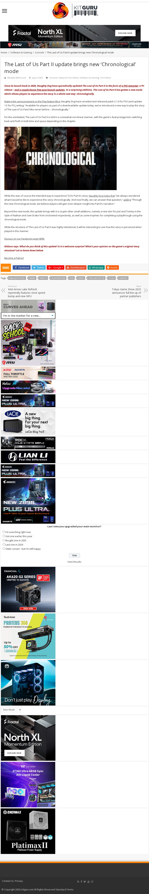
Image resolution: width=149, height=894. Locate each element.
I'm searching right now (18, 532)
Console (39, 52)
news (32, 278)
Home (4, 52)
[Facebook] (81, 881)
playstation (58, 278)
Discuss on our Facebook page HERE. (24, 238)
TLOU (111, 278)
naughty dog (17, 278)
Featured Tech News (69, 77)
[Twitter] (84, 881)
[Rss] (78, 881)
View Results (74, 561)
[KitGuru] (74, 9)
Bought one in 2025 (15, 540)
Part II (43, 278)
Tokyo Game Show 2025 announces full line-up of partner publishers (126, 291)
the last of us (96, 278)
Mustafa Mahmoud (16, 77)
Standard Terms (64, 889)
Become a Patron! (14, 258)
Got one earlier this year (18, 536)
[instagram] (92, 881)
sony (81, 278)
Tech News (105, 77)
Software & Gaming (21, 52)
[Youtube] (88, 881)
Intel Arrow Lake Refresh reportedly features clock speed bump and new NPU (26, 291)
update (123, 278)
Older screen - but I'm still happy (23, 548)
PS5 (71, 278)
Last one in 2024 (14, 544)
